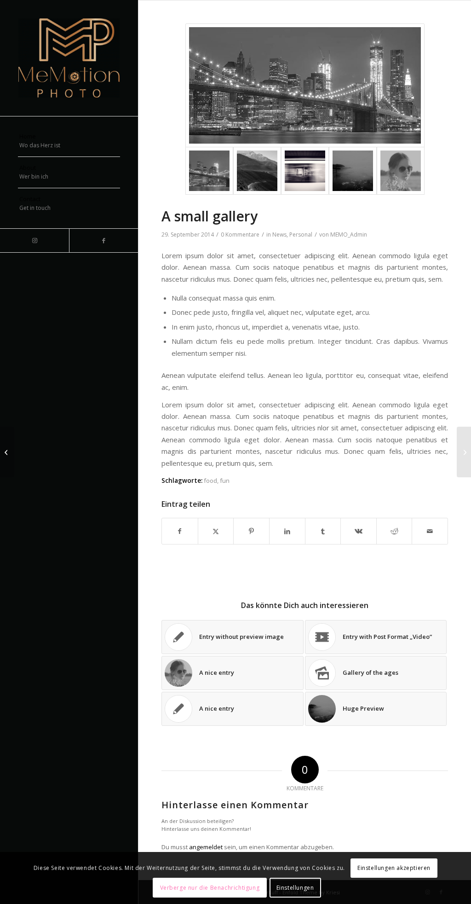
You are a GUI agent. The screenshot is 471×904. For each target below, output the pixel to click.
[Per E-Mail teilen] (430, 531)
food (210, 480)
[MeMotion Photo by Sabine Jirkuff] (69, 58)
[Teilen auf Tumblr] (323, 531)
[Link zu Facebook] (103, 240)
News (279, 234)
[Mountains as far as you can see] (257, 171)
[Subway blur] (305, 171)
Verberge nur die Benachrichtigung (210, 888)
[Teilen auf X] (216, 531)
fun (225, 480)
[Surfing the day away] (353, 171)
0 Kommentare (240, 234)
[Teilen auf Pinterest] (251, 531)
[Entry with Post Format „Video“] (7, 452)
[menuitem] (69, 141)
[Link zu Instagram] (34, 240)
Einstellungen (295, 888)
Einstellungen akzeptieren (394, 868)
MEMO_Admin (348, 234)
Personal (300, 234)
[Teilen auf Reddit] (394, 531)
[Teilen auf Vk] (358, 531)
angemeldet (206, 847)
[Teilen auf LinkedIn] (287, 531)
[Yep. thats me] (401, 171)
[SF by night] (305, 85)
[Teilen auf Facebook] (180, 531)
